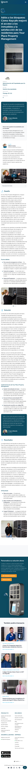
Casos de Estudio (18, 715)
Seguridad (3, 728)
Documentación (18, 719)
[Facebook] (19, 767)
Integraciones (4, 722)
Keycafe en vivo (19, 740)
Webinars (17, 729)
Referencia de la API (5, 737)
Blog (16, 721)
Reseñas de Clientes (19, 717)
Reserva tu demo (6, 579)
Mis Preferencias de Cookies (19, 724)
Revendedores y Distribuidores (18, 727)
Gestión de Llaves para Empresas (6, 716)
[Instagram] (14, 767)
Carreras (16, 742)
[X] (16, 767)
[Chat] (25, 767)
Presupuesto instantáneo (9, 575)
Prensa (16, 731)
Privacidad (17, 746)
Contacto (17, 744)
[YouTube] (8, 767)
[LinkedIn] (11, 767)
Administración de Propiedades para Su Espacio (14, 84)
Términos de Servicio (19, 748)
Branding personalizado (6, 720)
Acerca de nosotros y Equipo (19, 738)
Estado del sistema (6, 739)
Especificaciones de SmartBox (5, 731)
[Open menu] (25, 2)
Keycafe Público (4, 724)
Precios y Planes (4, 726)
